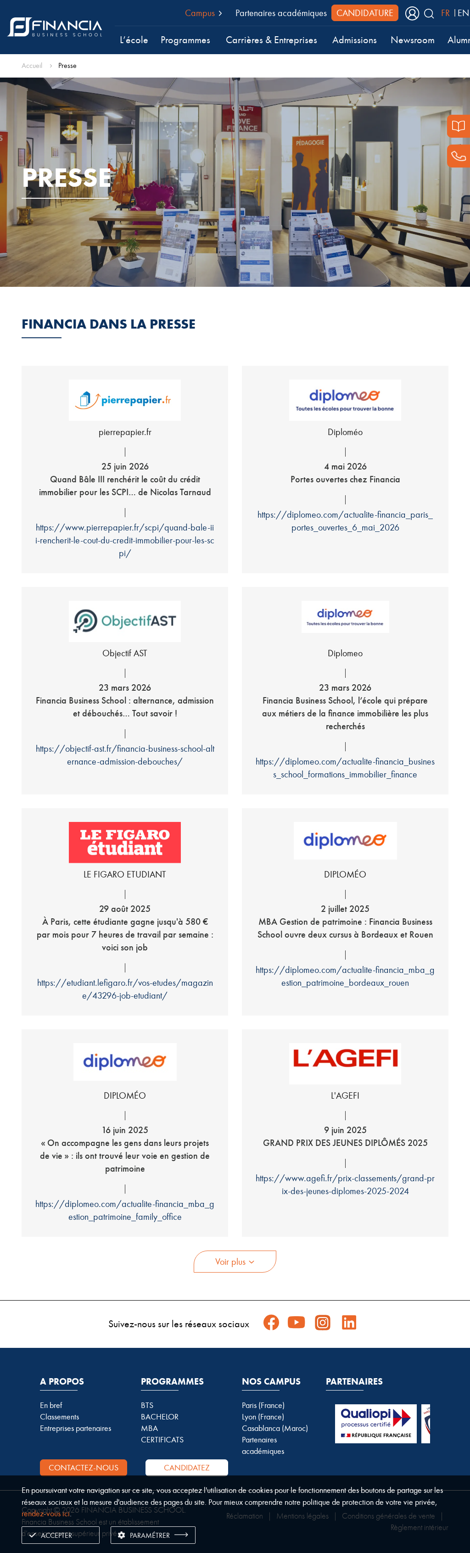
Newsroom (413, 40)
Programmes (185, 40)
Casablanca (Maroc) (275, 1428)
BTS (147, 1405)
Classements (59, 1417)
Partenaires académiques (281, 12)
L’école (134, 40)
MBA (149, 1428)
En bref (51, 1405)
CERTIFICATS (162, 1440)
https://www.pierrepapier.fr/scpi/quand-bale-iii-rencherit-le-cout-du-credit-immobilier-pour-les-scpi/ (124, 540)
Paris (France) (263, 1405)
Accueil (32, 65)
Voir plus (230, 1261)
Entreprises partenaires (75, 1428)
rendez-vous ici (46, 1513)
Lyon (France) (263, 1417)
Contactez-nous (83, 1468)
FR (445, 12)
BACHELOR (160, 1417)
